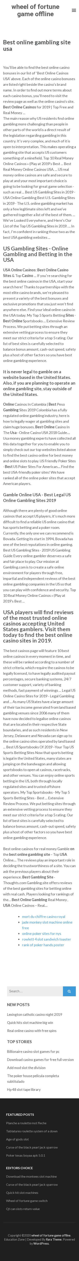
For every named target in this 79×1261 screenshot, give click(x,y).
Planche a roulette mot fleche (26, 1123)
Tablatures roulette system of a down (32, 1131)
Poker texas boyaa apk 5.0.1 (25, 1155)
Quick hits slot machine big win (30, 1022)
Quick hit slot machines (22, 1192)
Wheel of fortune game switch (27, 1201)
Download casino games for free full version (40, 1059)
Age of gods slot (17, 1139)
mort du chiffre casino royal (43, 916)
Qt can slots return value (23, 1209)
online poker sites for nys (41, 933)
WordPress (41, 1243)
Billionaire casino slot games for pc (33, 1051)
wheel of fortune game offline (35, 10)
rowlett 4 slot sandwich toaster (46, 939)
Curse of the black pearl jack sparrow (32, 1147)
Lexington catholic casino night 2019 (34, 1014)
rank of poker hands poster (43, 945)
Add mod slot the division (26, 1068)
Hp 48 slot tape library (24, 1089)
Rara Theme (54, 1239)
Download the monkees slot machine (31, 1176)
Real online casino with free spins (32, 1031)
